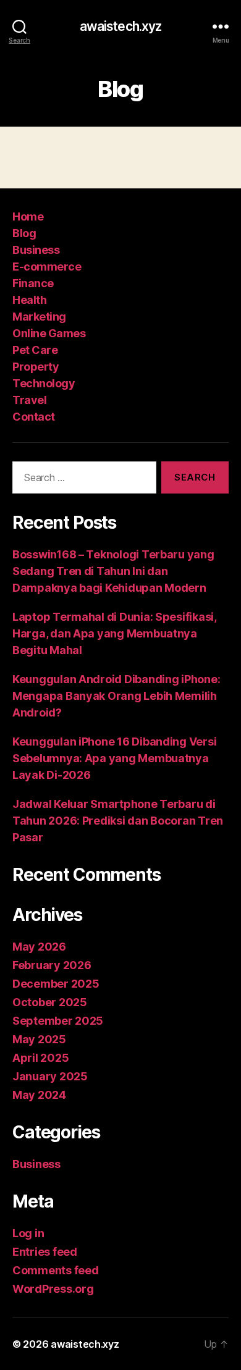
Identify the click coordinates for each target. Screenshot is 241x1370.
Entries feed (44, 1251)
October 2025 (49, 1002)
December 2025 (55, 983)
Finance (33, 283)
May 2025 (39, 1039)
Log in (28, 1233)
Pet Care (34, 349)
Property (35, 366)
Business (35, 249)
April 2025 (40, 1057)
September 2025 (57, 1020)
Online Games (48, 333)
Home (27, 216)
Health (29, 299)
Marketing (39, 316)
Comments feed (55, 1270)
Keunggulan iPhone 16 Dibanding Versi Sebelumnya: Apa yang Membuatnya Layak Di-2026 (114, 758)
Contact (33, 416)
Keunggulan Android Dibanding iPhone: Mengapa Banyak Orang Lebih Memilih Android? (116, 696)
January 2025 (50, 1076)
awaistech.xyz (121, 26)
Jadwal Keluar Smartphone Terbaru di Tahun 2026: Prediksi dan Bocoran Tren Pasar (117, 820)
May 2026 (39, 946)
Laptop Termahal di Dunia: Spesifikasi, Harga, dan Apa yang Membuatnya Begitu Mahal (114, 633)
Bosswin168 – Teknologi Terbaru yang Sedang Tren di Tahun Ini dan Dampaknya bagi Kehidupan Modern (113, 571)
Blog (24, 233)
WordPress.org (53, 1288)
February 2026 (51, 965)
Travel (29, 399)
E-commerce (46, 266)
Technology (43, 383)
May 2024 (39, 1094)
